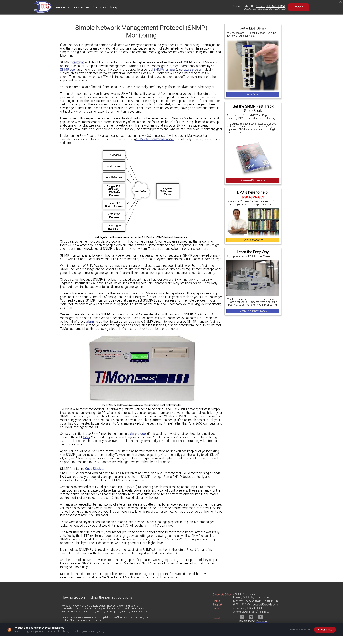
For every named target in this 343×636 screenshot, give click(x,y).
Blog (113, 7)
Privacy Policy (97, 631)
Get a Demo (252, 94)
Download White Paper (253, 180)
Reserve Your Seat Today (253, 311)
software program (191, 69)
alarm (90, 321)
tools (86, 437)
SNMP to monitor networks (155, 139)
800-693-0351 (275, 6)
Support (237, 6)
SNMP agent (69, 69)
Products (62, 7)
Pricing (298, 7)
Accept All (325, 629)
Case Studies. (94, 468)
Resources (81, 7)
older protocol (137, 433)
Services (99, 7)
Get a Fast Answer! (252, 239)
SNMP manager (164, 69)
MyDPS (249, 6)
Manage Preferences (300, 629)
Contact (260, 6)
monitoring (77, 62)
